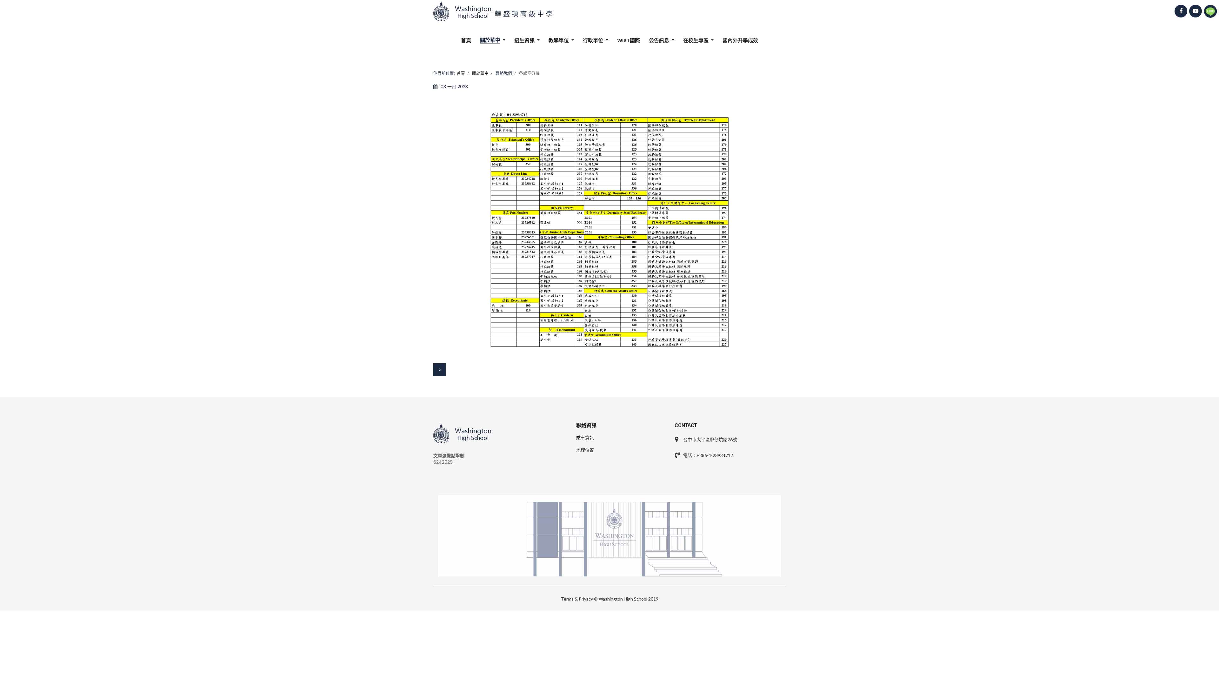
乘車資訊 (585, 437)
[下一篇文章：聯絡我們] (439, 369)
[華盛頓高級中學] (609, 11)
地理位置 (585, 450)
